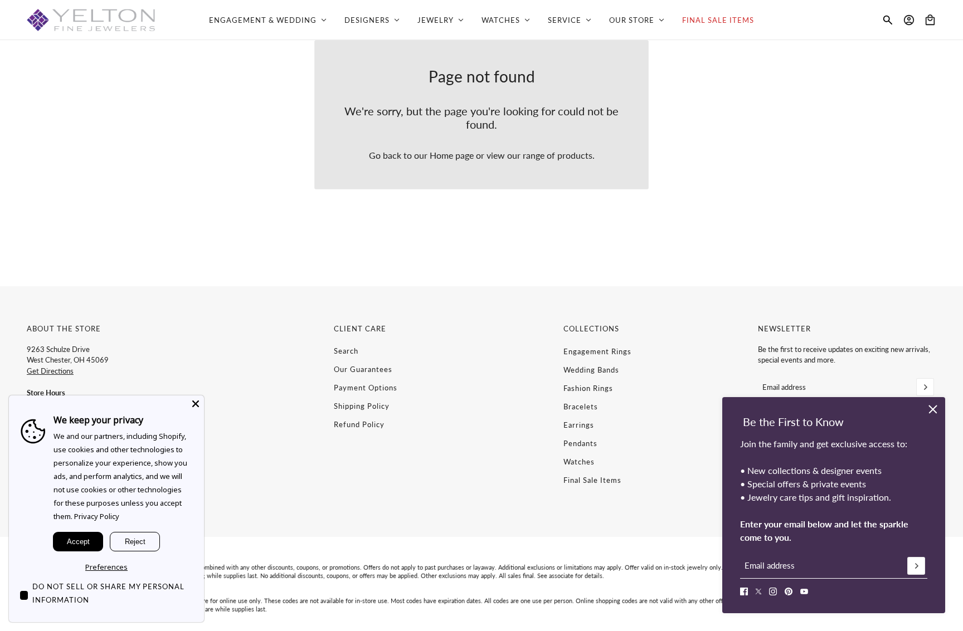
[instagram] (773, 591)
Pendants (580, 443)
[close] (932, 409)
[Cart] (930, 20)
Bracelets (580, 406)
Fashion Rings (588, 388)
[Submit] (916, 566)
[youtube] (804, 591)
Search (346, 350)
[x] (758, 591)
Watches (579, 461)
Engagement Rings (597, 351)
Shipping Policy (362, 406)
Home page (452, 155)
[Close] (195, 403)
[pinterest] (788, 591)
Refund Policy (359, 424)
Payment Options (365, 387)
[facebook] (744, 591)
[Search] (888, 20)
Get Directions (50, 370)
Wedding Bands (591, 369)
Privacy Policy (96, 516)
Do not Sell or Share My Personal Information (108, 593)
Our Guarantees (363, 369)
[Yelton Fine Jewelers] (91, 20)
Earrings (578, 424)
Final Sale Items (592, 480)
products (574, 155)
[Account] (909, 20)
